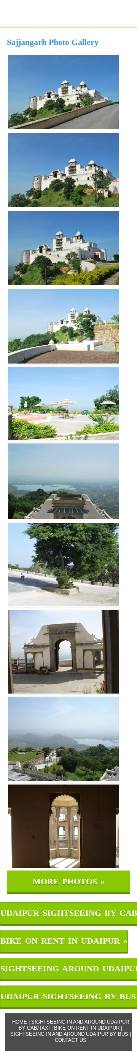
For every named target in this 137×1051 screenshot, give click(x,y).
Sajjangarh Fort (33, 8)
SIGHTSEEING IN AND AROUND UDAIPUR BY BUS (69, 1034)
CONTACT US (70, 1040)
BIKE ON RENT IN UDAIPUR (86, 1028)
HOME (19, 1022)
